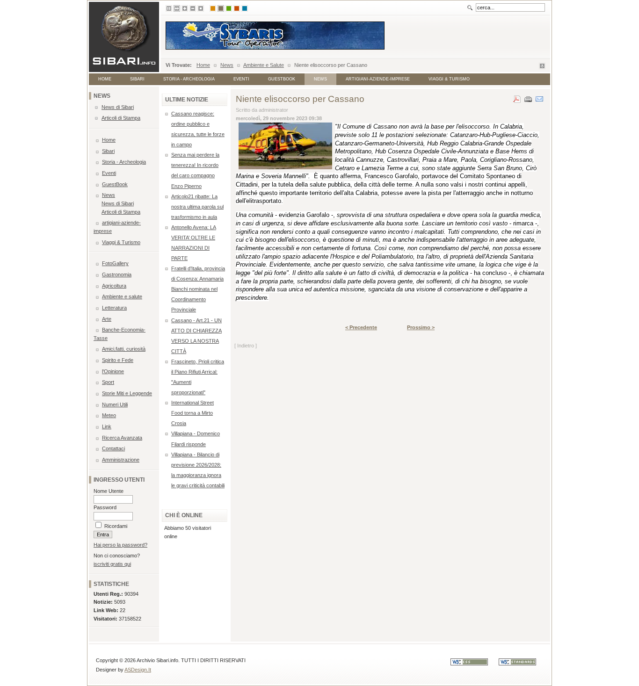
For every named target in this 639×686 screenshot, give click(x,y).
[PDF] (517, 97)
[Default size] (200, 8)
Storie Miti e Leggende (127, 393)
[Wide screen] (177, 8)
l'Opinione (113, 371)
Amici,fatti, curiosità (123, 349)
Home (203, 65)
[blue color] (244, 8)
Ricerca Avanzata (122, 437)
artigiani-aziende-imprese (378, 79)
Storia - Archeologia (189, 79)
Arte (106, 319)
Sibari (137, 79)
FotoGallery (115, 263)
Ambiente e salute (122, 296)
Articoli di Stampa (121, 118)
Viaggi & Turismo (449, 79)
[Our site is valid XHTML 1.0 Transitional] (522, 663)
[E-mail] (539, 97)
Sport (108, 382)
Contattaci (113, 448)
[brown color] (221, 8)
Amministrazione (120, 459)
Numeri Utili (115, 404)
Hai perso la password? (120, 545)
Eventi (241, 79)
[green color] (228, 8)
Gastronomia (116, 274)
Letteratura (114, 308)
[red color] (236, 8)
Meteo (109, 415)
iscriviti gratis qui (112, 564)
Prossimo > (421, 327)
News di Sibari (118, 107)
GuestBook (281, 79)
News (226, 65)
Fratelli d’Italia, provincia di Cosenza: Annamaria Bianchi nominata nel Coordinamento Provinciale (198, 289)
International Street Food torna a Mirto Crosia (192, 413)
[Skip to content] (542, 67)
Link (106, 426)
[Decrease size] (192, 8)
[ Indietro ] (245, 345)
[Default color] (213, 8)
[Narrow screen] (169, 8)
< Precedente (361, 327)
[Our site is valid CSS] (474, 663)
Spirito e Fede (117, 360)
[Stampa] (528, 97)
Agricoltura (114, 286)
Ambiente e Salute (263, 65)
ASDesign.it (137, 669)
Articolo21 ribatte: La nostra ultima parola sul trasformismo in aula (197, 207)
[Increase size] (185, 8)
